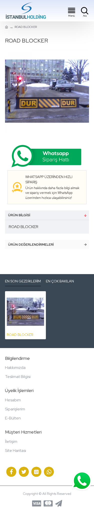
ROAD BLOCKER (20, 334)
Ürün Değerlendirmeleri (31, 244)
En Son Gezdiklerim (23, 281)
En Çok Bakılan (60, 281)
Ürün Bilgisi (19, 215)
